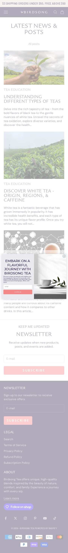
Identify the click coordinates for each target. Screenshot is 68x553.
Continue (17, 292)
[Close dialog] (64, 256)
